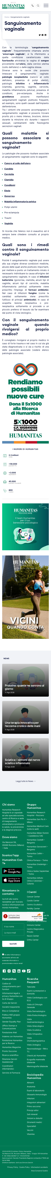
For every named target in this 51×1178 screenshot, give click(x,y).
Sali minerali (32, 1114)
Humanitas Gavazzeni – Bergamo (37, 848)
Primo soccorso (34, 1106)
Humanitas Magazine (11, 1047)
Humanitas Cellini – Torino (35, 854)
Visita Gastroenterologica (35, 1020)
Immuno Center (34, 925)
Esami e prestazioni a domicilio (36, 992)
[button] (46, 5)
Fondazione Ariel (9, 1032)
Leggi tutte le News (24, 781)
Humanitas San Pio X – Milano (37, 820)
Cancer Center (33, 896)
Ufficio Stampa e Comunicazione (9, 1027)
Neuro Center (33, 936)
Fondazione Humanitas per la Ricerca (12, 1041)
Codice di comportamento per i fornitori (11, 986)
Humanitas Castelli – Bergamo (36, 841)
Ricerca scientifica (10, 1055)
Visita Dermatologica (36, 1011)
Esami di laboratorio (35, 1090)
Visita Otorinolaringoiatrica (36, 1039)
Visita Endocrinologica (36, 1015)
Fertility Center (33, 908)
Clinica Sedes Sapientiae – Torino (38, 872)
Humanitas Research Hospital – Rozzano (36, 813)
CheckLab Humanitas (36, 1055)
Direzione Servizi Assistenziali (9, 1060)
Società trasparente (11, 1007)
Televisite (31, 987)
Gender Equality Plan (11, 1021)
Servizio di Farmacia (11, 1073)
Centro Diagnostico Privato (35, 930)
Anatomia (31, 1086)
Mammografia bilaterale (37, 1066)
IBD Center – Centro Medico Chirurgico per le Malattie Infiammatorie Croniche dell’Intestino (38, 916)
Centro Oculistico (34, 904)
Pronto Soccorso (9, 1051)
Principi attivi (32, 1110)
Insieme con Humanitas (12, 1036)
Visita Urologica (34, 1045)
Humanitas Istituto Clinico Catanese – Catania (35, 881)
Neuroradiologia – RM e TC (37, 1050)
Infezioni (30, 1098)
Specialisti (31, 1126)
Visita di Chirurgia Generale (34, 1005)
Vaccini (30, 1130)
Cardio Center (33, 900)
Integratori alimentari (36, 1102)
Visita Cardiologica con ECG (37, 999)
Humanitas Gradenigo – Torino (37, 865)
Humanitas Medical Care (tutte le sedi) (38, 827)
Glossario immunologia (37, 1094)
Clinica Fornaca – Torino (37, 860)
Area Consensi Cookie (39, 1171)
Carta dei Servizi (9, 1003)
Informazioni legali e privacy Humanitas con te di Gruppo (12, 996)
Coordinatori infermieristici (8, 1067)
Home (6, 17)
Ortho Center (32, 940)
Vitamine (31, 1134)
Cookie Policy (24, 1167)
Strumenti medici (34, 1122)
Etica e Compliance (10, 1011)
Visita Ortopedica (34, 1034)
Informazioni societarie (39, 1167)
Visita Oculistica (34, 1030)
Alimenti (30, 1082)
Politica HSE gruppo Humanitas (11, 1016)
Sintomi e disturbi (34, 1118)
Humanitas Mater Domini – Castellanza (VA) (38, 834)
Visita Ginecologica (35, 1026)
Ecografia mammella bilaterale (36, 1060)
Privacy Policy (12, 1167)
